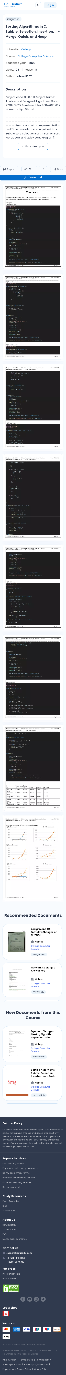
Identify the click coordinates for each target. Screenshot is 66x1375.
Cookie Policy (41, 1369)
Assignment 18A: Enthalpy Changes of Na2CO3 (44, 932)
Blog (5, 1205)
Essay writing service (13, 1163)
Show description (35, 146)
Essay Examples (11, 1201)
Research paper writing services (19, 1177)
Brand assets (9, 1278)
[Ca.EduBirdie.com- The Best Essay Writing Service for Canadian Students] (6, 1315)
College (26, 49)
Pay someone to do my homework (20, 1168)
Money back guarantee (15, 1239)
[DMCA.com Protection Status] (33, 1288)
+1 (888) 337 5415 (15, 1261)
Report (11, 169)
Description (16, 89)
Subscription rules (12, 1364)
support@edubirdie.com (22, 1146)
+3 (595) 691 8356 (15, 1258)
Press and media (11, 1273)
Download (35, 177)
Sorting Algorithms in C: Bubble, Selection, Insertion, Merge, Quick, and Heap (29, 31)
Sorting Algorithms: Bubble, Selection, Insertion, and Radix (43, 1073)
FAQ (4, 1234)
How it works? (9, 1224)
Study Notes (9, 1210)
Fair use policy (43, 1359)
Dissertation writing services (17, 1182)
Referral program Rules (36, 1364)
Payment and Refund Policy (17, 1369)
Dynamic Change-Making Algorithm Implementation (42, 1034)
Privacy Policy (9, 1359)
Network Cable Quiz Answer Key (43, 969)
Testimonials (9, 1229)
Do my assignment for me (16, 1172)
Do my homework (11, 1187)
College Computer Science (35, 56)
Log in (50, 5)
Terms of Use (26, 1359)
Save (60, 169)
